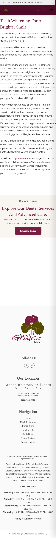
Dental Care (28, 426)
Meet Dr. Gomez (28, 422)
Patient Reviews (28, 438)
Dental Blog (28, 434)
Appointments (28, 442)
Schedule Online (28, 231)
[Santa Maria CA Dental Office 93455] (5, 12)
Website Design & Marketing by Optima (26, 534)
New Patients (28, 430)
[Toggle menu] (51, 10)
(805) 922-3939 (28, 400)
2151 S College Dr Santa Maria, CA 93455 (24, 2)
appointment (21, 158)
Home (28, 418)
